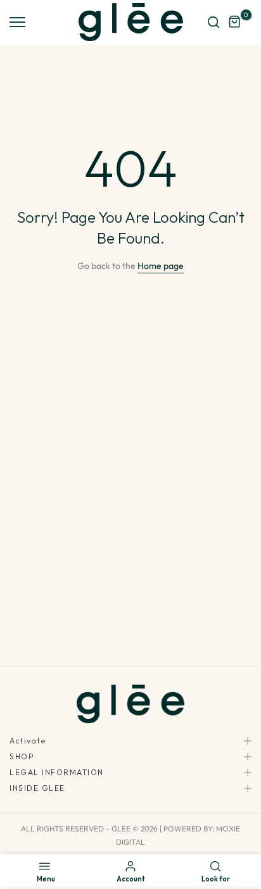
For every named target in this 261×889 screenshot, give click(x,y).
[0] (235, 22)
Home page (160, 265)
